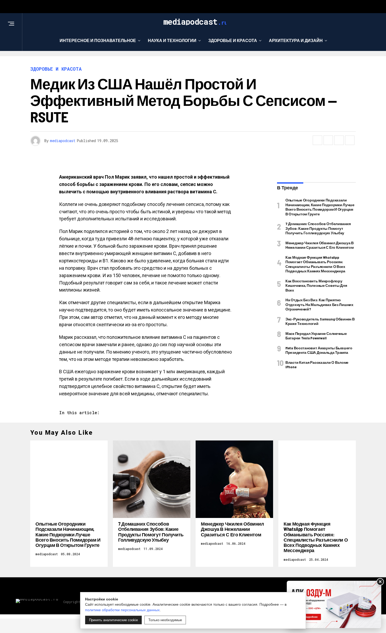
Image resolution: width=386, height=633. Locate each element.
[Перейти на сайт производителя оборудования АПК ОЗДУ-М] (334, 604)
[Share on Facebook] (317, 140)
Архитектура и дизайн (296, 40)
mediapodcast (62, 140)
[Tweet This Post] (328, 140)
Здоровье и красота (232, 40)
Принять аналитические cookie (113, 620)
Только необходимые (165, 620)
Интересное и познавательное (98, 40)
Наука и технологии (172, 40)
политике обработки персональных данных (122, 610)
